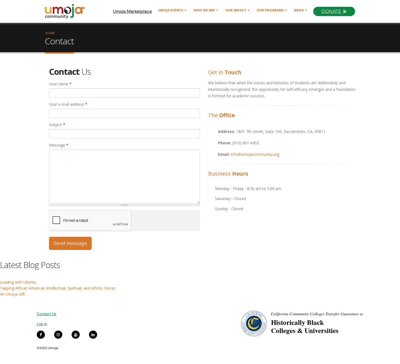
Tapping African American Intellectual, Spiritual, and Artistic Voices (58, 288)
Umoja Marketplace (132, 11)
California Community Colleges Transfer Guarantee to (317, 313)
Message (58, 145)
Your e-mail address (68, 104)
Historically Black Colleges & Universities (305, 326)
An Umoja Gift (12, 294)
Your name (60, 83)
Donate (331, 11)
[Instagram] (58, 335)
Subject (57, 124)
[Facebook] (41, 335)
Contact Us (46, 313)
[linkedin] (93, 335)
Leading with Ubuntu (18, 282)
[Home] (67, 11)
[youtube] (76, 335)
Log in (42, 323)
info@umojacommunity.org (255, 154)
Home (50, 33)
